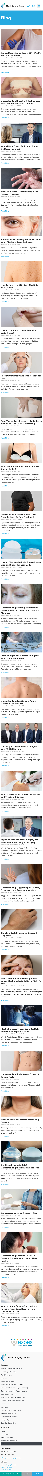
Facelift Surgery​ (6, 1375)
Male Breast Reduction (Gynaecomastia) (14, 1388)
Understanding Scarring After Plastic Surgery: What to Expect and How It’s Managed (20, 610)
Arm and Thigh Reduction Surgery (12, 1401)
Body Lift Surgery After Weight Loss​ (13, 1397)
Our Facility (4, 1434)
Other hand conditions (8, 1423)
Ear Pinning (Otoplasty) (8, 1372)
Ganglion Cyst (5, 1420)
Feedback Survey (7, 1437)
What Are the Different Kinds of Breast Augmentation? (20, 467)
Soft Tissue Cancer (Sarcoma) (11, 1410)
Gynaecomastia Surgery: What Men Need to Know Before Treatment (18, 515)
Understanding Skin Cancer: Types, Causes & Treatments (18, 702)
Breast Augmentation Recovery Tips (19, 1213)
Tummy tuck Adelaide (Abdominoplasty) (14, 1391)
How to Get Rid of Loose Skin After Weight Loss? (19, 331)
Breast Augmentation (8, 1381)
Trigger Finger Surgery (8, 1394)
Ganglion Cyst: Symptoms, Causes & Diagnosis (19, 934)
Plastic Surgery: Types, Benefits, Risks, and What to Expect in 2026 (20, 1030)
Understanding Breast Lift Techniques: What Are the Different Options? (20, 102)
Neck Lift (4, 1378)
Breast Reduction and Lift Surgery (12, 1385)
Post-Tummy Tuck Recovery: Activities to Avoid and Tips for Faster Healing (21, 422)
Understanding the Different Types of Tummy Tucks (20, 1075)
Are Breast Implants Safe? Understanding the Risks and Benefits (20, 1166)
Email (27, 1474)
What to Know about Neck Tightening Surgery (20, 1121)
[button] (38, 6)
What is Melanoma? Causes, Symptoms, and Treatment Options (20, 795)
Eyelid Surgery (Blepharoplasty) (11, 1369)
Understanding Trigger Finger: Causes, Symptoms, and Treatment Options (20, 889)
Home (3, 1431)
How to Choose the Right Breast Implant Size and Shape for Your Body (21, 563)
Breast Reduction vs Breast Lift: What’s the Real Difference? (21, 54)
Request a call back (10, 1474)
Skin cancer (5, 1404)
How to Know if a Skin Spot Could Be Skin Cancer (19, 286)
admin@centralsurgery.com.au (11, 1458)
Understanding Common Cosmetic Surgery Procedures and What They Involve (19, 1258)
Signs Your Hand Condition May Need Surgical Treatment (19, 193)
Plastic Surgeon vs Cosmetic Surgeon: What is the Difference (20, 657)
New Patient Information (9, 1441)
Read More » (5, 72)
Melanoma (4, 1407)
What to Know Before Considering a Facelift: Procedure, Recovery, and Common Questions (19, 1309)
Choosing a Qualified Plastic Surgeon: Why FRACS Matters (20, 747)
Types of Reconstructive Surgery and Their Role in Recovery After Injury (19, 841)
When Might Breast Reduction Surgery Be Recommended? (20, 147)
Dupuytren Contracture (9, 1417)
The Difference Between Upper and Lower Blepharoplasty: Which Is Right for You (21, 981)
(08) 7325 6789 (11, 1451)
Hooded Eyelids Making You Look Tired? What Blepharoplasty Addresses (21, 241)
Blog (2, 1444)
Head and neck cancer (8, 1413)
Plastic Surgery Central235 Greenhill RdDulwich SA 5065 (8, 1467)
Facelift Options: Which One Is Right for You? (21, 377)
